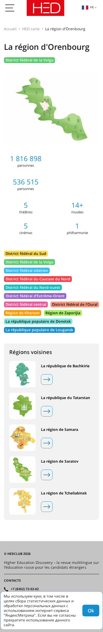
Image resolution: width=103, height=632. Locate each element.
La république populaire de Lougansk (39, 329)
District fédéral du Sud (26, 253)
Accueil (10, 28)
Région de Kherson (23, 312)
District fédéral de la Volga (29, 60)
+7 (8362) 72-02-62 (25, 589)
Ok (91, 610)
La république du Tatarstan (65, 397)
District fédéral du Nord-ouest (33, 287)
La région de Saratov (59, 461)
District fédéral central (26, 304)
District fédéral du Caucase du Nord (38, 278)
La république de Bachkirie (65, 366)
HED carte (31, 28)
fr (91, 7)
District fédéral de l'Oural (74, 304)
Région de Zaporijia (62, 312)
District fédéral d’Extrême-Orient (35, 295)
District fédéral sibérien (27, 270)
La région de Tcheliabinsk (64, 493)
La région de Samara (59, 429)
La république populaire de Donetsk (38, 321)
